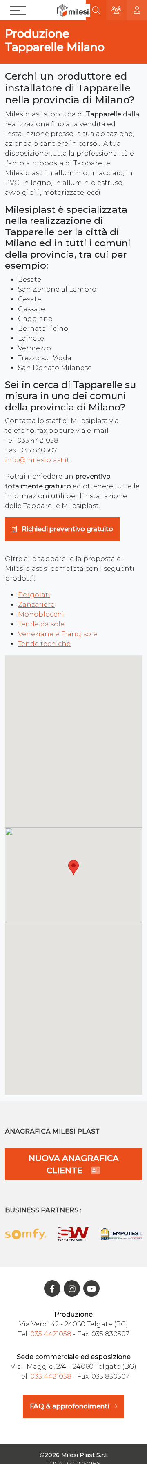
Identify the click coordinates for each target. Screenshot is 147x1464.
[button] (20, 10)
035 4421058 (50, 1334)
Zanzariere (36, 604)
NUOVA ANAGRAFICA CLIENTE (74, 1164)
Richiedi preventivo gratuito (66, 529)
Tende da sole (41, 624)
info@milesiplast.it (37, 460)
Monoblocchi (41, 614)
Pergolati (34, 595)
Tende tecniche (44, 644)
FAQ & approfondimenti (70, 1406)
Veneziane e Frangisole (57, 634)
